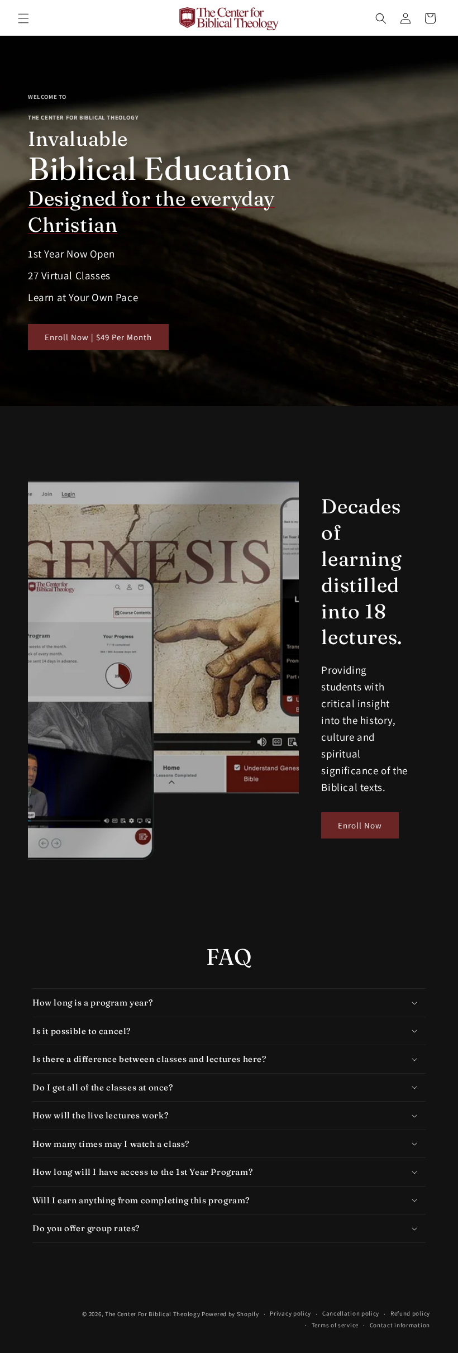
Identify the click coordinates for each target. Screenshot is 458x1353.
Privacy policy (290, 1313)
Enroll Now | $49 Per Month (98, 337)
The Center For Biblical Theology (152, 1314)
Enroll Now (360, 825)
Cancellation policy (350, 1313)
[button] (23, 18)
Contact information (400, 1325)
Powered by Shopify (230, 1314)
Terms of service (335, 1325)
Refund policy (410, 1313)
